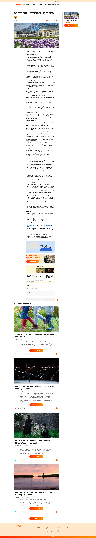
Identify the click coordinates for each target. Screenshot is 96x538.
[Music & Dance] (15, 408)
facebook (58, 527)
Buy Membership (71, 25)
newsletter (48, 530)
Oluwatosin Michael (31, 293)
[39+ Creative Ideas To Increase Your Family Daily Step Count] (36, 319)
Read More (63, 1)
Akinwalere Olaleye (19, 391)
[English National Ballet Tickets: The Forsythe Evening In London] (36, 370)
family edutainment (49, 531)
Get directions (46, 249)
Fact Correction (51, 299)
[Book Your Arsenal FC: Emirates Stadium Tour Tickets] (30, 270)
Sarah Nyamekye (19, 339)
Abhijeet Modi (19, 445)
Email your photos (32, 261)
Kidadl (14, 9)
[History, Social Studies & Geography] (14, 20)
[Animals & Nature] (15, 354)
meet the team (49, 528)
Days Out (28, 273)
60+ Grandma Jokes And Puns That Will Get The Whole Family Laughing (45, 1)
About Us (47, 527)
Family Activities (26, 4)
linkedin (58, 531)
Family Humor (47, 4)
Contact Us (38, 527)
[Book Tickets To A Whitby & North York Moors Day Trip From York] (36, 477)
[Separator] (58, 300)
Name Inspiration (55, 4)
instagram (58, 530)
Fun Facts (34, 4)
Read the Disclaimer (31, 299)
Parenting (40, 4)
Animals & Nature (39, 273)
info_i (16, 20)
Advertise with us (39, 528)
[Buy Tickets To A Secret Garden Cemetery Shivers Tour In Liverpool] (36, 425)
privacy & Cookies (70, 528)
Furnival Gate (48, 225)
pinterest (58, 528)
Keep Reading (37, 350)
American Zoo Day (40, 276)
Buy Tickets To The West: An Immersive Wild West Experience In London (49, 277)
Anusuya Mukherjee (20, 497)
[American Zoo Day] (40, 270)
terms (68, 527)
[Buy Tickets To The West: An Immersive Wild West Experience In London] (49, 270)
